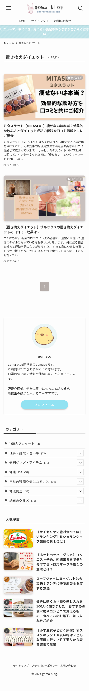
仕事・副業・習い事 (27, 453)
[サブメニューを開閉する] (80, 453)
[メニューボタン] (8, 8)
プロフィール (44, 404)
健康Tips (19, 471)
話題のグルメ (22, 500)
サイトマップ (21, 665)
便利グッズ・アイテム (29, 462)
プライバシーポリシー (45, 665)
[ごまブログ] (45, 8)
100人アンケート (24, 443)
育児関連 (19, 491)
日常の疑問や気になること (32, 481)
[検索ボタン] (80, 8)
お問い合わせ (68, 665)
